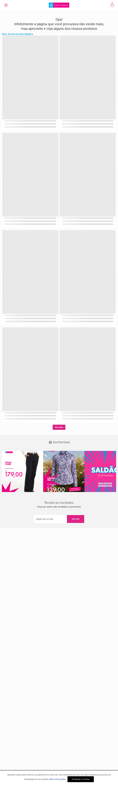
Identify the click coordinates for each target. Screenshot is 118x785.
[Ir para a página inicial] (59, 8)
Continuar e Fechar (81, 779)
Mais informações (58, 779)
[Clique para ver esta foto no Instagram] (22, 471)
